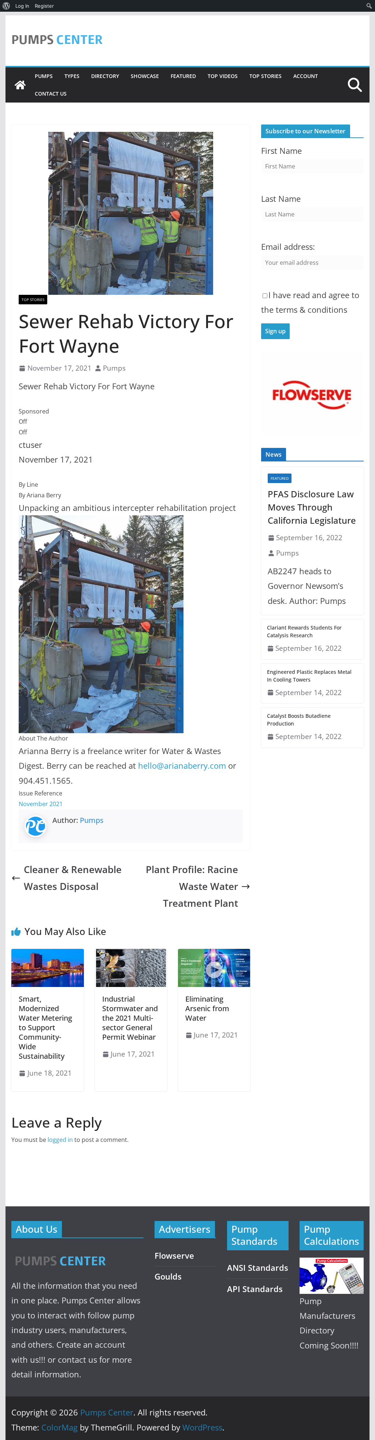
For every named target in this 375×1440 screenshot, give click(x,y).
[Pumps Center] (20, 85)
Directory (105, 76)
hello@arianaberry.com (182, 765)
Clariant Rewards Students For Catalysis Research (304, 631)
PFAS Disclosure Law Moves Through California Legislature (312, 507)
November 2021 (41, 804)
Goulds (168, 1276)
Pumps (44, 76)
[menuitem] (6, 6)
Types (71, 76)
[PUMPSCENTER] (59, 1252)
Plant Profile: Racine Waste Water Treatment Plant (192, 886)
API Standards (255, 1289)
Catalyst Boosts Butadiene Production (299, 719)
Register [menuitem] (44, 6)
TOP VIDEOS (223, 76)
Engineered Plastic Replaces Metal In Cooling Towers (309, 675)
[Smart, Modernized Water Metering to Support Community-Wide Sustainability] (47, 954)
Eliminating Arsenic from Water (207, 1008)
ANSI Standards (257, 1267)
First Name (281, 150)
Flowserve (174, 1255)
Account (305, 76)
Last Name (281, 198)
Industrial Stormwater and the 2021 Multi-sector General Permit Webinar (130, 1018)
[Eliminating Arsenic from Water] (214, 954)
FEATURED (183, 76)
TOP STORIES (265, 76)
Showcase (145, 76)
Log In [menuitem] (22, 6)
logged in (60, 1140)
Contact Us (51, 93)
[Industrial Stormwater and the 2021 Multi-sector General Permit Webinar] (131, 954)
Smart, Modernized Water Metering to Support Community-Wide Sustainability (45, 1027)
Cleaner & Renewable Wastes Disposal (73, 878)
